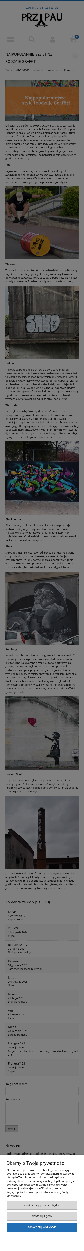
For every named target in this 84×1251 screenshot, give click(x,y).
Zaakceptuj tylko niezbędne (42, 1205)
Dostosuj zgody (42, 1216)
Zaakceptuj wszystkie (42, 1227)
